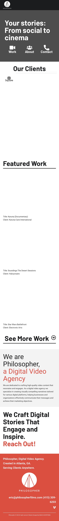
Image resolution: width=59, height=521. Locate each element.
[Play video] (29, 211)
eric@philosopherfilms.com (25, 497)
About (29, 52)
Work (12, 52)
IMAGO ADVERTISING (44, 515)
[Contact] (46, 47)
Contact (47, 52)
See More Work (27, 338)
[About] (29, 47)
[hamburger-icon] (54, 5)
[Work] (12, 47)
